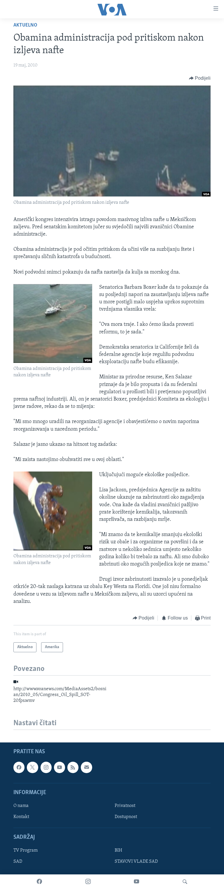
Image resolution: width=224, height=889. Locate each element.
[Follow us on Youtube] (59, 767)
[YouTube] (136, 881)
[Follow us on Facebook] (18, 767)
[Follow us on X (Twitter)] (32, 767)
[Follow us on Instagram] (46, 767)
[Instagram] (88, 881)
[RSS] (72, 767)
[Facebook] (39, 881)
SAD (17, 861)
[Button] (200, 78)
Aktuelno (25, 25)
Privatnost (125, 805)
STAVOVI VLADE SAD (136, 861)
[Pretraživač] (185, 881)
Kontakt (21, 817)
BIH (118, 850)
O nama (21, 805)
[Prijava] (86, 767)
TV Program (25, 850)
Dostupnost (126, 817)
